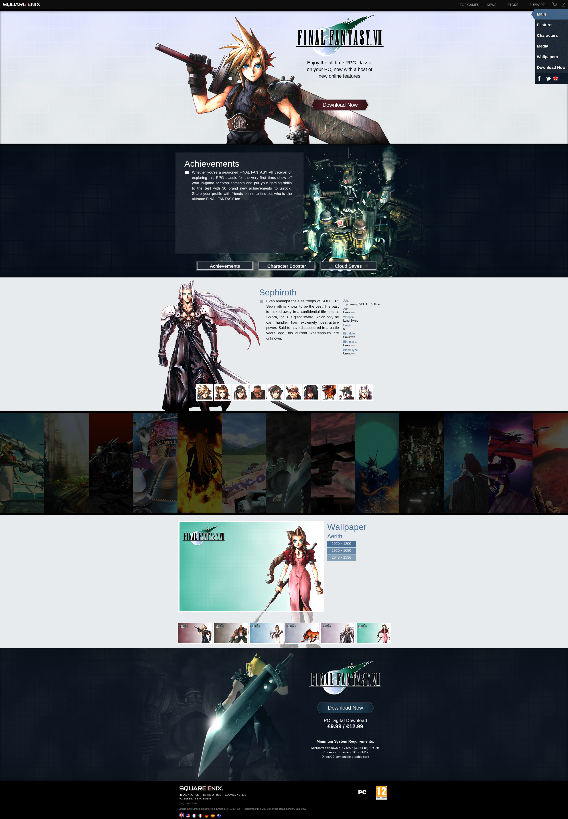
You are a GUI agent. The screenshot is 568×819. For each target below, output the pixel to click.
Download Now (340, 105)
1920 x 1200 (341, 544)
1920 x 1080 (341, 550)
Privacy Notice (189, 794)
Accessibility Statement (195, 798)
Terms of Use (212, 794)
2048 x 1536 (341, 557)
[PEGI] (381, 793)
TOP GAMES (469, 4)
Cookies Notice (235, 794)
